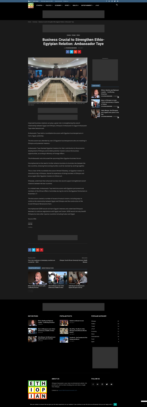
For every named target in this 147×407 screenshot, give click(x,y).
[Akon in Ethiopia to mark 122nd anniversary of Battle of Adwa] (57, 278)
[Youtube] (117, 1)
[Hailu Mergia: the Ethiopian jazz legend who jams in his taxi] (78, 278)
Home (29, 22)
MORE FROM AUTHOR (48, 268)
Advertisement (58, 1)
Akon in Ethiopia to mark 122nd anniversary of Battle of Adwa (110, 102)
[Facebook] (106, 1)
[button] (117, 5)
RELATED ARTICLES (34, 268)
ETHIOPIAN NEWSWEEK (71, 48)
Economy (58, 5)
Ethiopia (39, 5)
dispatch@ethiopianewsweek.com (67, 390)
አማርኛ (97, 5)
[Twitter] (115, 1)
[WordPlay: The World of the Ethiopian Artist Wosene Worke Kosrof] (64, 331)
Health (75, 5)
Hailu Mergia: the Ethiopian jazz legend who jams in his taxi (110, 112)
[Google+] (109, 1)
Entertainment (86, 5)
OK (115, 404)
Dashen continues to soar (77, 320)
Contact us (65, 1)
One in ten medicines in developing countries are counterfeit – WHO (41, 261)
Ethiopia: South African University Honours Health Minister (73, 261)
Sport (67, 5)
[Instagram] (112, 1)
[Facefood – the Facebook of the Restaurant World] (64, 340)
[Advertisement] (73, 14)
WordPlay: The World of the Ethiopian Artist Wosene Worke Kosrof (78, 330)
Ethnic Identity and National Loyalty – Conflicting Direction (110, 92)
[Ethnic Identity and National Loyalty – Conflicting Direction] (37, 278)
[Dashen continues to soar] (64, 323)
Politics (48, 5)
